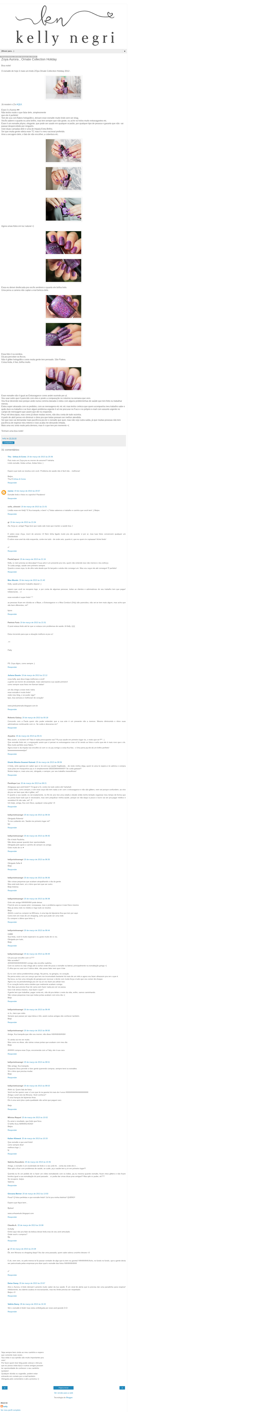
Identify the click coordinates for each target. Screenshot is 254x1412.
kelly (5, 1406)
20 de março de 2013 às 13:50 (35, 1194)
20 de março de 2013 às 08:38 (37, 899)
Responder (12, 483)
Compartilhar (8, 443)
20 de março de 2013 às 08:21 (34, 783)
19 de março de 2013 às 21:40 (32, 580)
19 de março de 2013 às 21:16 (33, 559)
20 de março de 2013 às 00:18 (35, 718)
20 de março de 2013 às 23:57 (32, 1283)
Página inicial (63, 1388)
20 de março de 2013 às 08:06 (49, 762)
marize (10, 491)
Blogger (69, 1397)
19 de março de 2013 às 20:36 (40, 457)
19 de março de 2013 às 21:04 (23, 522)
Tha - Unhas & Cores (17, 457)
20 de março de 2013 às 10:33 (35, 1138)
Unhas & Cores (19, 479)
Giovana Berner (15, 1194)
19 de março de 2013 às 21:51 (33, 622)
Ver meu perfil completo (11, 1410)
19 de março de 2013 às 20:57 (27, 491)
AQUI (19, 104)
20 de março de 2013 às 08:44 (37, 930)
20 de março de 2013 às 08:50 (37, 1030)
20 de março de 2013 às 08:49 (37, 954)
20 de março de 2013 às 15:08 (30, 1225)
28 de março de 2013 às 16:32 (33, 1304)
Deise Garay (13, 1283)
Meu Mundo (13, 580)
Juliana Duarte (14, 675)
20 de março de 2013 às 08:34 (37, 815)
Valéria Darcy (13, 1304)
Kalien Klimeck (14, 1138)
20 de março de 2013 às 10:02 (35, 1117)
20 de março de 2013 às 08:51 (37, 1062)
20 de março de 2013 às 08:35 (37, 836)
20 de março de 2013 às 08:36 (37, 878)
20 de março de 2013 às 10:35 (38, 1162)
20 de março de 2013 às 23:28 (23, 1249)
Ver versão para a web (63, 1393)
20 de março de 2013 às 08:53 (37, 1086)
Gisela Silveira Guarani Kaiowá (21, 762)
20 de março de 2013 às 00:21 (29, 736)
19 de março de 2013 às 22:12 (34, 675)
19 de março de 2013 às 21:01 (34, 507)
